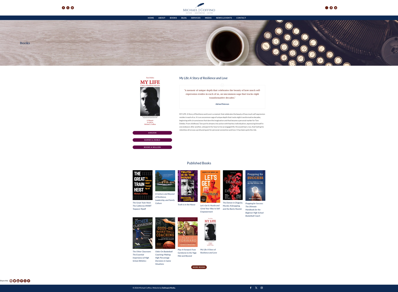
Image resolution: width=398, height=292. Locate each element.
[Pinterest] (21, 280)
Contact (241, 18)
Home (151, 18)
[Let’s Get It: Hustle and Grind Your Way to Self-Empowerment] (210, 186)
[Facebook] (11, 280)
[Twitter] (14, 280)
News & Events (224, 18)
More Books (199, 267)
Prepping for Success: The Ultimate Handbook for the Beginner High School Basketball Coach (254, 209)
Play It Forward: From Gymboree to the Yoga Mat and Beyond (187, 252)
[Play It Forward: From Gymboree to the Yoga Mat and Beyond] (188, 232)
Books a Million (152, 147)
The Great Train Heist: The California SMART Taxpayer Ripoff (142, 205)
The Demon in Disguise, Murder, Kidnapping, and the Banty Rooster (233, 205)
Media (208, 18)
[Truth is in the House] (188, 186)
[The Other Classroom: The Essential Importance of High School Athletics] (143, 233)
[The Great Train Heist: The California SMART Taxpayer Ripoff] (143, 185)
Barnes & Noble (152, 140)
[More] (28, 280)
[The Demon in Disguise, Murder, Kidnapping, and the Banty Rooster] (233, 185)
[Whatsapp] (25, 280)
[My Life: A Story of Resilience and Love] (210, 232)
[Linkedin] (18, 280)
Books (173, 18)
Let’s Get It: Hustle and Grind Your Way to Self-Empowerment (210, 208)
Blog (184, 18)
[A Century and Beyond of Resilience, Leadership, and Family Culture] (165, 180)
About (161, 18)
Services (196, 18)
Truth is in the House (186, 204)
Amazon (152, 133)
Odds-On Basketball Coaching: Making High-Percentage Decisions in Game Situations (164, 257)
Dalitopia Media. (168, 288)
